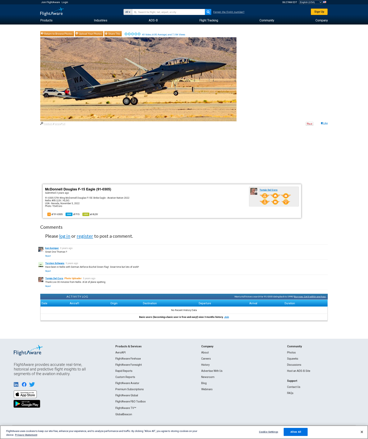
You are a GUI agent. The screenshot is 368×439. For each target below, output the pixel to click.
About (205, 352)
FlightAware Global (126, 395)
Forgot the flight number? (229, 12)
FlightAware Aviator (127, 383)
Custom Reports (125, 377)
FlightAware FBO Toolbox (130, 401)
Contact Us (293, 386)
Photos (291, 352)
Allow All (295, 431)
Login (65, 2)
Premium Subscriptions (129, 389)
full (63, 124)
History (205, 364)
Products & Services (128, 346)
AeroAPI (120, 352)
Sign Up (319, 11)
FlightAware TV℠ (125, 408)
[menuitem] (46, 20)
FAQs (290, 393)
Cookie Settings (268, 431)
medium (48, 124)
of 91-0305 (55, 214)
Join (226, 317)
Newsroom (207, 377)
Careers (206, 358)
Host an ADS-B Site (298, 370)
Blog (204, 383)
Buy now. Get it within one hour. (310, 296)
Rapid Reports (123, 370)
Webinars (207, 389)
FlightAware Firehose (128, 358)
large (57, 124)
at (91, 214)
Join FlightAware (50, 2)
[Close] (362, 432)
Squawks (292, 358)
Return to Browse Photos (58, 33)
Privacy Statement (26, 434)
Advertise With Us (212, 370)
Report (48, 256)
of (73, 214)
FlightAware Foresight (128, 364)
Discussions (294, 364)
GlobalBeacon (123, 414)
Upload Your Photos (90, 33)
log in (64, 236)
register (85, 236)
